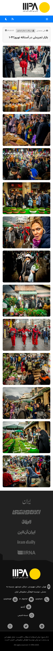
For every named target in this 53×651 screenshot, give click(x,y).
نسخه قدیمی (23, 615)
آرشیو (23, 607)
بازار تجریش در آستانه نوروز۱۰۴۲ (28, 37)
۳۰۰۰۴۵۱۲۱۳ (23, 599)
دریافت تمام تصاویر (24, 30)
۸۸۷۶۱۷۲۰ (39, 599)
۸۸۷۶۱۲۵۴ (7, 599)
